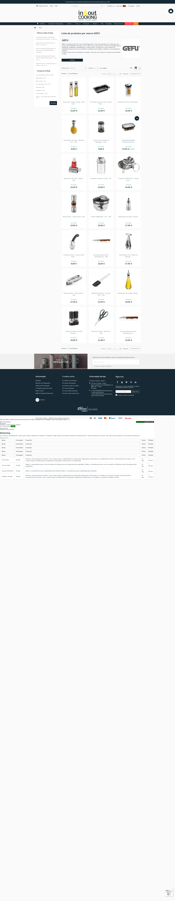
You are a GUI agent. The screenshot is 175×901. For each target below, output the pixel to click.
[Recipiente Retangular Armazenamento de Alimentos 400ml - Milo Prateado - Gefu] (128, 126)
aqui (68, 419)
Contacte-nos (111, 6)
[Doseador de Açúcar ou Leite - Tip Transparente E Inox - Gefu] (101, 165)
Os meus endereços (68, 388)
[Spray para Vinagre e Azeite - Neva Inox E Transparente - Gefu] (74, 88)
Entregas (38, 380)
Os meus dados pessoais (70, 391)
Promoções (129, 23)
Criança (77, 23)
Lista (140, 69)
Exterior (95, 23)
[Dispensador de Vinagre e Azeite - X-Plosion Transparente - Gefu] (128, 279)
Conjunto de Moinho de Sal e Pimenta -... (73, 332)
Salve (13, 426)
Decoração (86, 23)
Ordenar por (65, 68)
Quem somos (40, 391)
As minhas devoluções (69, 383)
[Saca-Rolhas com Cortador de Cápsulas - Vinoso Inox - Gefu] (128, 241)
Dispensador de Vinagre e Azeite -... (128, 293)
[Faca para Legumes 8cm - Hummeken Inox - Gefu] (101, 241)
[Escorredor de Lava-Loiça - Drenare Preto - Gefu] (101, 88)
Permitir (150, 460)
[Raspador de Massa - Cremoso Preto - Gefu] (101, 279)
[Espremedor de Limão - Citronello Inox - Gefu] (74, 126)
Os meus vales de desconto (70, 393)
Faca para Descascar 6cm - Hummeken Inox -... (128, 332)
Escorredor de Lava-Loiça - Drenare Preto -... (101, 103)
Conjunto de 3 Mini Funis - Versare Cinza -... (128, 179)
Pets (102, 23)
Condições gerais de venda (44, 388)
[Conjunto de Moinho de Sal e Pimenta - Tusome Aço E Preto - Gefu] (74, 318)
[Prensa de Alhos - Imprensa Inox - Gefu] (74, 279)
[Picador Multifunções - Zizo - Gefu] (101, 203)
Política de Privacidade (42, 385)
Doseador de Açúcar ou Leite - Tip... (101, 178)
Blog (51, 6)
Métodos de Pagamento (43, 383)
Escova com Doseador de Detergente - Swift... (101, 141)
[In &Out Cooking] (87, 15)
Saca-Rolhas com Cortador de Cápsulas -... (128, 256)
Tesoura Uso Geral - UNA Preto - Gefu (101, 332)
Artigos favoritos (43, 6)
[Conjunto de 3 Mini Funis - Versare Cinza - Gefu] (128, 165)
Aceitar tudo (140, 422)
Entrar (138, 6)
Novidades (109, 23)
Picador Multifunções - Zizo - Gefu (101, 216)
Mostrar (91, 68)
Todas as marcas (118, 23)
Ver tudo (53, 103)
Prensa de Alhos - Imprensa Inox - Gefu (74, 294)
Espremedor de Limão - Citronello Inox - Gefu (74, 141)
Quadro (135, 69)
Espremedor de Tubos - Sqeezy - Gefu (74, 179)
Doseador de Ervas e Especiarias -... (128, 102)
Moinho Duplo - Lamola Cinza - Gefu (74, 216)
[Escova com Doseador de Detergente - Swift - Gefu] (101, 126)
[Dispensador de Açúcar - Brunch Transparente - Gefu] (128, 203)
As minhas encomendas (69, 380)
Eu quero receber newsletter (102, 366)
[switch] (169, 894)
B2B (56, 6)
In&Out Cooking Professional (44, 393)
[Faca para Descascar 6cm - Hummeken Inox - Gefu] (128, 318)
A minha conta (68, 376)
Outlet (135, 23)
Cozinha (69, 23)
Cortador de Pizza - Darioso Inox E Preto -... (73, 256)
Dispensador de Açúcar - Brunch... (128, 216)
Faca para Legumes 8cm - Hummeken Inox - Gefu (101, 256)
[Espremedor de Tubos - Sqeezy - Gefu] (74, 165)
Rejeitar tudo (149, 422)
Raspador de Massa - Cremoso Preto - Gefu (101, 294)
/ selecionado (5, 426)
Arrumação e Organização (55, 23)
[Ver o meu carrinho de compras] (170, 11)
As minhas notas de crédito (70, 385)
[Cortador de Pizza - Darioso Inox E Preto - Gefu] (74, 241)
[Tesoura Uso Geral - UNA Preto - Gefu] (101, 318)
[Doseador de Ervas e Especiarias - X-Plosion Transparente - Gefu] (128, 88)
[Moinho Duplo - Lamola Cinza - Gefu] (74, 203)
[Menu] (172, 889)
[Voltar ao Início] (35, 28)
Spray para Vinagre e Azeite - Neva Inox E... (73, 103)
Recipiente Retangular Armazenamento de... (128, 141)
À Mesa (42, 23)
